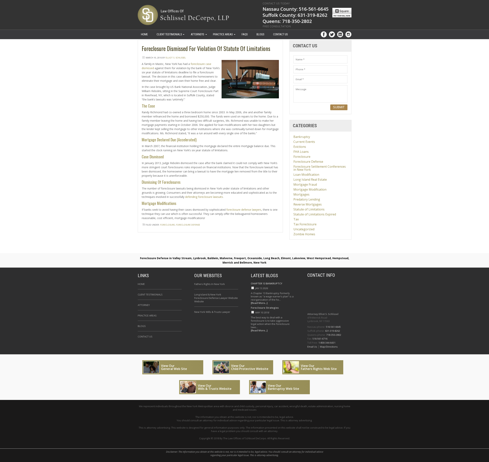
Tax (296, 219)
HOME (144, 34)
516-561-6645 (333, 326)
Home (141, 284)
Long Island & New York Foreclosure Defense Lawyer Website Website (216, 298)
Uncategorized (303, 229)
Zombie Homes (304, 234)
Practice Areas (223, 34)
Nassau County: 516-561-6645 (296, 9)
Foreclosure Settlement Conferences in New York (319, 168)
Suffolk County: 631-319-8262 (295, 15)
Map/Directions (328, 346)
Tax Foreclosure (305, 224)
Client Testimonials (169, 34)
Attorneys (197, 34)
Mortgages (301, 194)
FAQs (245, 34)
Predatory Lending (306, 199)
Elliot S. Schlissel (176, 57)
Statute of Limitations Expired (314, 214)
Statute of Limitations (309, 209)
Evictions (299, 146)
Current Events (304, 141)
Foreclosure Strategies (265, 308)
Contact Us (280, 34)
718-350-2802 (333, 335)
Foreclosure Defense (188, 224)
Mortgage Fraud (305, 184)
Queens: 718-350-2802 (287, 21)
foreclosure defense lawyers (243, 209)
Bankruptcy (301, 136)
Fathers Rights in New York (209, 284)
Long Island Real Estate (310, 179)
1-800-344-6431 (326, 342)
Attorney (144, 305)
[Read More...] (259, 303)
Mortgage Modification (309, 189)
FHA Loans (301, 151)
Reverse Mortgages (307, 204)
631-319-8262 (332, 331)
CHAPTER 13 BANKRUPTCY (266, 283)
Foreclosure (167, 224)
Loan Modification (306, 174)
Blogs (260, 34)
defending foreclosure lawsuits (204, 197)
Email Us (312, 346)
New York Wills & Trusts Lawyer (212, 312)
